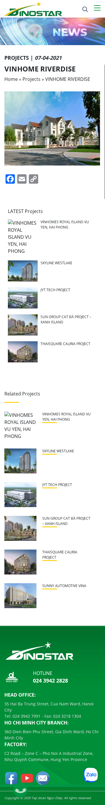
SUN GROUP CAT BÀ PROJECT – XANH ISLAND (66, 521)
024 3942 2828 (50, 680)
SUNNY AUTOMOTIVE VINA (64, 585)
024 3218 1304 (66, 716)
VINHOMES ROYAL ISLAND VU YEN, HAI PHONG (65, 224)
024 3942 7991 (26, 716)
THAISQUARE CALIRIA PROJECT (65, 343)
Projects (31, 79)
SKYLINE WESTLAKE (56, 262)
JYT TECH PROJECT (55, 289)
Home (11, 79)
